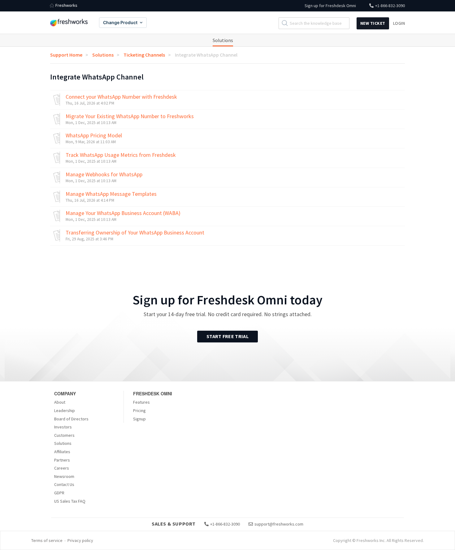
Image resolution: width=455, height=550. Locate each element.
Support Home (66, 55)
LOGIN (399, 23)
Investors (63, 427)
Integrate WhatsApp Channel (206, 55)
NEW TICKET (372, 23)
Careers (61, 468)
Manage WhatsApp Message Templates (111, 194)
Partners (62, 460)
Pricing (139, 410)
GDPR (59, 493)
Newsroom (64, 476)
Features (141, 402)
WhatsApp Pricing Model (94, 135)
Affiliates (62, 451)
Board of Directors (71, 419)
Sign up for (330, 5)
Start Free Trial (227, 336)
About (59, 402)
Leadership (64, 410)
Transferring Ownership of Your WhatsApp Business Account (135, 232)
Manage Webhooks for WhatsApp (104, 174)
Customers (64, 435)
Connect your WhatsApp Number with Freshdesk (121, 96)
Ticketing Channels (144, 55)
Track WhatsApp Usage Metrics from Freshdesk (121, 155)
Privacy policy (80, 540)
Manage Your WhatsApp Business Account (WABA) (123, 213)
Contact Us (64, 484)
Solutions (223, 40)
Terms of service (47, 540)
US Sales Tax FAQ (69, 501)
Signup (139, 419)
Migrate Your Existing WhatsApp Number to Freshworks (130, 116)
